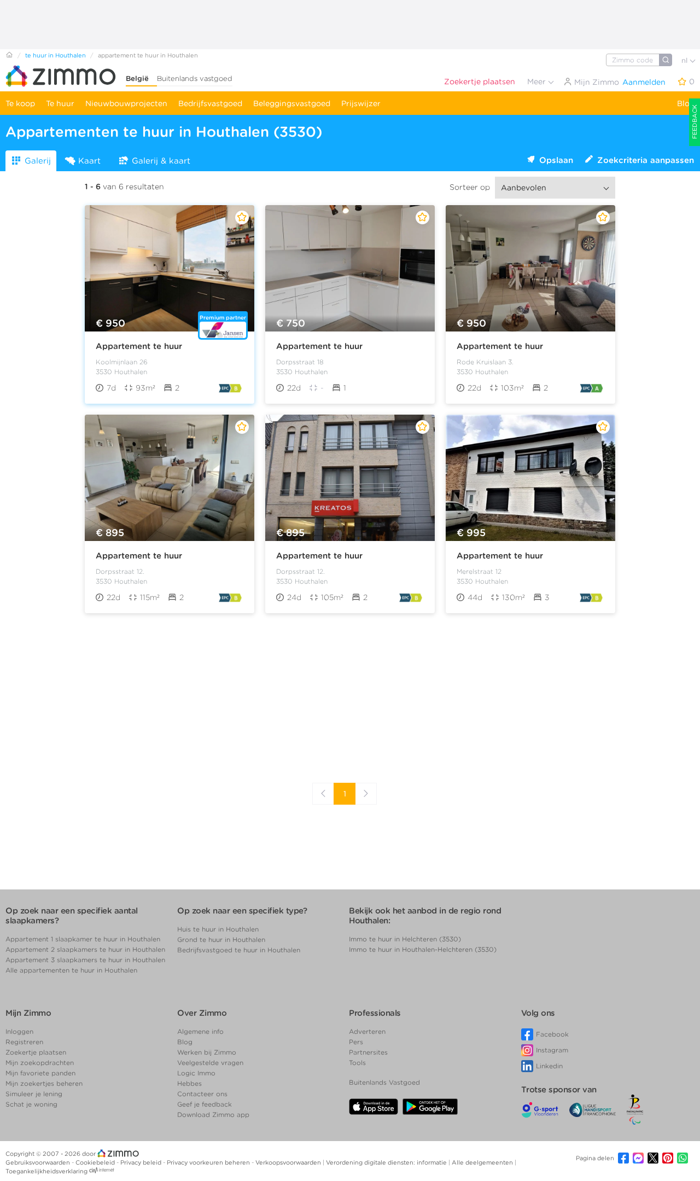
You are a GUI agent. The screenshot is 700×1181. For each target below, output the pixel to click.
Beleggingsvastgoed (291, 103)
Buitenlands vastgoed (194, 78)
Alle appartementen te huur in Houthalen (71, 970)
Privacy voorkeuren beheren (209, 1162)
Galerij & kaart (161, 161)
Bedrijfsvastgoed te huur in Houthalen (238, 950)
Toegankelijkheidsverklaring (46, 1171)
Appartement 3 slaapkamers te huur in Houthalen (85, 960)
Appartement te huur (139, 346)
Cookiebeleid (95, 1162)
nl (685, 60)
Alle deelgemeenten (483, 1162)
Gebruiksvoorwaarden (38, 1162)
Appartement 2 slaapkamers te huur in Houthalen (85, 949)
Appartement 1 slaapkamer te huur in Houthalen (82, 939)
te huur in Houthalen (55, 55)
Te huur (60, 103)
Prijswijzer (361, 103)
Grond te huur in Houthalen (221, 939)
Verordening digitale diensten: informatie (387, 1162)
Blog (686, 103)
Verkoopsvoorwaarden (289, 1162)
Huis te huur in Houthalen (218, 929)
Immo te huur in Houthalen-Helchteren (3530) (423, 949)
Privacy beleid (141, 1162)
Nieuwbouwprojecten (126, 103)
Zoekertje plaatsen (479, 81)
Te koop (20, 103)
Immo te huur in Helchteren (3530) (405, 939)
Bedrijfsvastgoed (210, 103)
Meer (537, 81)
